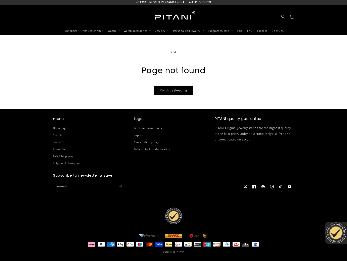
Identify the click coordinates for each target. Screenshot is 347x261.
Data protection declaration (152, 149)
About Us (59, 149)
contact (58, 142)
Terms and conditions (148, 128)
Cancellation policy (146, 142)
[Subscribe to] (120, 186)
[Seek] (283, 16)
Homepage (60, 128)
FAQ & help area (63, 156)
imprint (139, 135)
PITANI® (180, 252)
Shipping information (67, 163)
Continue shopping (173, 90)
